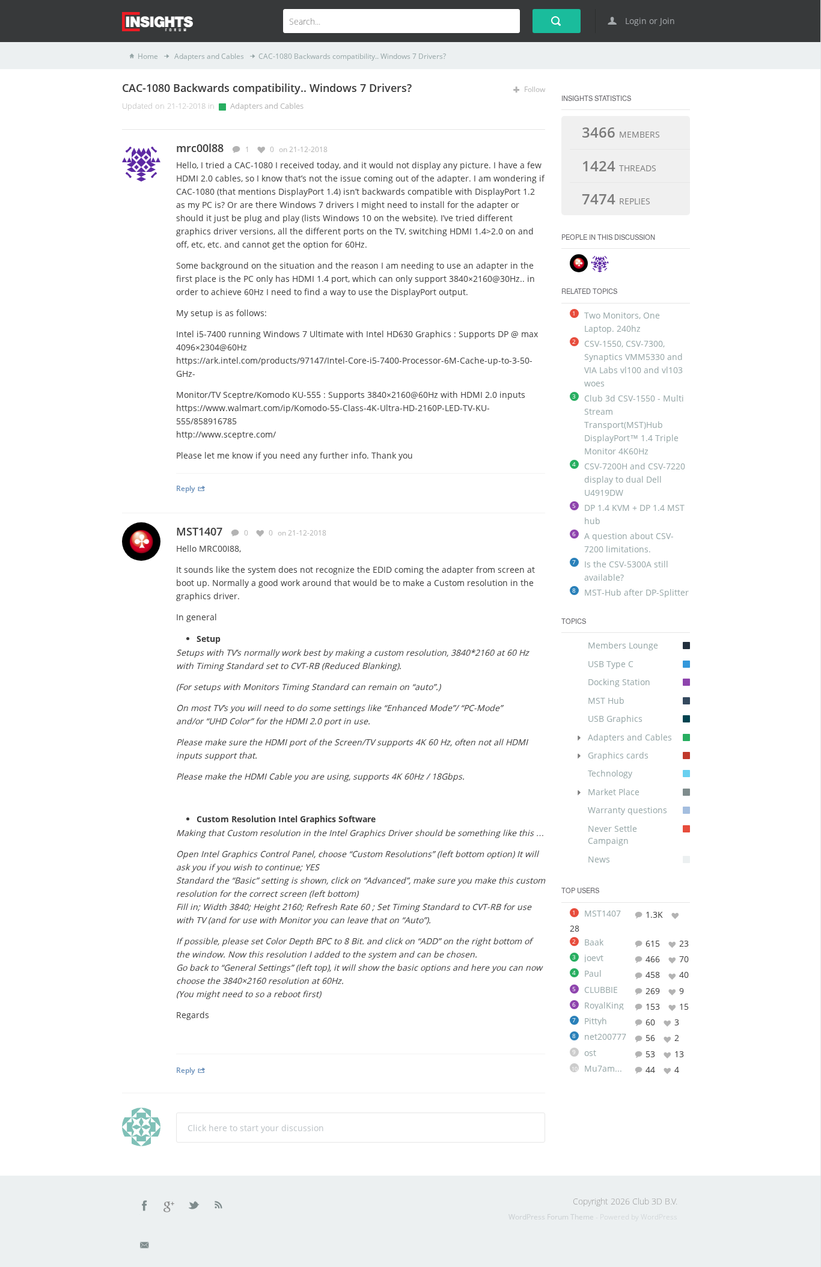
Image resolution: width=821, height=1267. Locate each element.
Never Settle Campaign (612, 834)
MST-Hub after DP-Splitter (636, 592)
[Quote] (523, 148)
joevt (593, 958)
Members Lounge (623, 645)
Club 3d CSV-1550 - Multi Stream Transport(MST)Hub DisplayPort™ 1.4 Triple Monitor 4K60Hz (634, 424)
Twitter (195, 1207)
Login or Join (649, 20)
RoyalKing (604, 1005)
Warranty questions (627, 810)
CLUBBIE (601, 990)
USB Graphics (615, 718)
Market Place (613, 792)
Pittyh (595, 1021)
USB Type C (610, 664)
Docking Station (619, 682)
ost (590, 1053)
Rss (219, 1207)
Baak (593, 942)
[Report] (540, 148)
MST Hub (606, 700)
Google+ (169, 1207)
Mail (145, 1247)
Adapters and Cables (208, 56)
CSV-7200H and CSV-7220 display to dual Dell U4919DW (634, 479)
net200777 (605, 1037)
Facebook (144, 1207)
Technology (610, 773)
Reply (185, 488)
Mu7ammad (605, 1068)
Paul (593, 973)
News (599, 859)
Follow (533, 89)
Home (148, 56)
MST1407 (199, 531)
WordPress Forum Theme (552, 1217)
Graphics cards (618, 755)
